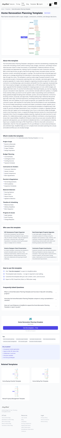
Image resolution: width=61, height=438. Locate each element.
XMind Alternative (25, 427)
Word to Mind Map (6, 423)
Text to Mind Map (6, 417)
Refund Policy (44, 421)
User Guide (23, 4)
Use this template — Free (30, 328)
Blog (27, 4)
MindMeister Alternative (27, 429)
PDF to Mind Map (6, 421)
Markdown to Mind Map (8, 419)
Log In (51, 3)
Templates (33, 4)
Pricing (18, 4)
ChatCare (23, 431)
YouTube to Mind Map (7, 425)
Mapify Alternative (25, 425)
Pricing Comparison (26, 423)
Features (12, 4)
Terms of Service (45, 419)
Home (2, 9)
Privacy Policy (44, 417)
